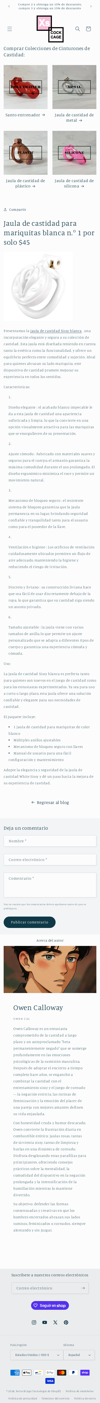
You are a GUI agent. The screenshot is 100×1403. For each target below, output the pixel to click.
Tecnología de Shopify (46, 1391)
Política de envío (85, 1398)
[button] (9, 29)
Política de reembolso (80, 1391)
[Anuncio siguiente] (91, 6)
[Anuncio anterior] (9, 6)
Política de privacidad (22, 1398)
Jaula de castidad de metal (74, 117)
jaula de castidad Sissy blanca (56, 330)
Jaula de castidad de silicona (74, 183)
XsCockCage (24, 1391)
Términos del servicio (56, 1398)
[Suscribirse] (83, 1288)
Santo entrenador (23, 114)
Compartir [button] (17, 209)
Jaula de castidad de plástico (25, 183)
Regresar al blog (53, 802)
